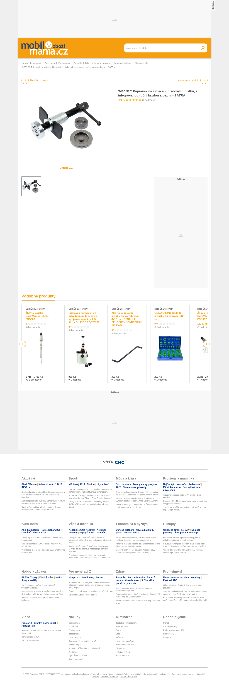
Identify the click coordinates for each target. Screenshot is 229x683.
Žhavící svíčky (141, 63)
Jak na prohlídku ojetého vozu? (82, 641)
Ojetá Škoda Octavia (78, 656)
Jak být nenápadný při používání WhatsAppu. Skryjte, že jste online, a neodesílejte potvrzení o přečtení (90, 549)
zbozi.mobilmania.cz (31, 63)
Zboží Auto (73, 652)
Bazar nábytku (122, 656)
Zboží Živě (73, 626)
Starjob (166, 623)
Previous (23, 343)
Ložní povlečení (123, 652)
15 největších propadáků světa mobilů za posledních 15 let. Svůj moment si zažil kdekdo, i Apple (90, 540)
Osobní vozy (74, 630)
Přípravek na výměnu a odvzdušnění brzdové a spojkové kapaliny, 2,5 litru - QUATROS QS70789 (84, 317)
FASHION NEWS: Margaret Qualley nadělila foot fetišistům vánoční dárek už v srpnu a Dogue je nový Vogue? (89, 585)
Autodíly (78, 63)
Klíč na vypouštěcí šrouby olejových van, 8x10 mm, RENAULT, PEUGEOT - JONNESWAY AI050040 (126, 319)
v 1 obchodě (75, 379)
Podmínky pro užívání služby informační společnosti (146, 674)
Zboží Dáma (74, 634)
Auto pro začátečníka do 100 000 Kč (84, 648)
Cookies (95, 676)
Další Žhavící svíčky (35, 309)
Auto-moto (50, 63)
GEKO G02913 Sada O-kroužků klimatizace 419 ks (169, 316)
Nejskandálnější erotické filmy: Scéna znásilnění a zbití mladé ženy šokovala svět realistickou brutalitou (43, 494)
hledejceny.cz (75, 623)
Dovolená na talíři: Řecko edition (83, 595)
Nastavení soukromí (109, 676)
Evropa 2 (167, 637)
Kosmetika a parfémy (125, 641)
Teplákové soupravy (125, 645)
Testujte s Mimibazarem (126, 623)
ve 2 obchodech (34, 379)
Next (206, 344)
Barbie (118, 630)
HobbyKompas (75, 645)
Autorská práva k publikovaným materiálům (103, 674)
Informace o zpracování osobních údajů (187, 674)
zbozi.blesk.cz (75, 637)
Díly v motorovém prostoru (98, 63)
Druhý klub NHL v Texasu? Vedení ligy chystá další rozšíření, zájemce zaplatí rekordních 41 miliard (89, 504)
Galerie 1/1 (66, 167)
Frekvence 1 (168, 634)
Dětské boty (121, 648)
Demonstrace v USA (30, 637)
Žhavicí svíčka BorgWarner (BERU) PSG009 (37, 316)
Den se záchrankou (30, 640)
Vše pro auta (64, 63)
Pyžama (119, 637)
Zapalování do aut (122, 63)
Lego (118, 634)
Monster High (122, 626)
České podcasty (170, 626)
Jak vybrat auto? (76, 659)
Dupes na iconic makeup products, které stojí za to (91, 591)
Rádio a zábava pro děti (173, 630)
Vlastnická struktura (128, 676)
